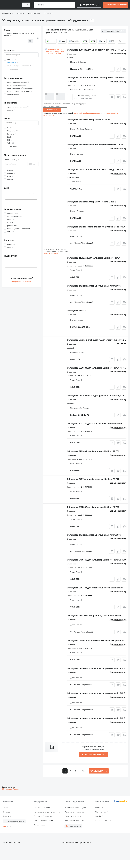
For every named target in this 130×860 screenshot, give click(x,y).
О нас (5, 808)
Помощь (6, 812)
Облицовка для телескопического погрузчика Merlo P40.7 (96, 227)
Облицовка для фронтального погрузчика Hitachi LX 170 (95, 145)
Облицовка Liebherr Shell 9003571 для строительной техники (98, 340)
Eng (4, 826)
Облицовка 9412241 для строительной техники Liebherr (95, 423)
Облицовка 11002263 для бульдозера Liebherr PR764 (93, 258)
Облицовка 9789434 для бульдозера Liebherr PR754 (93, 451)
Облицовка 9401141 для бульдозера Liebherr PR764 (93, 479)
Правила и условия (42, 808)
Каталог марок (40, 825)
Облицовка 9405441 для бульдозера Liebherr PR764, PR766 (96, 560)
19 (83, 771)
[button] (118, 69)
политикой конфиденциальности (87, 113)
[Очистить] (38, 38)
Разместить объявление (93, 755)
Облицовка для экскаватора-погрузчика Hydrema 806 (94, 286)
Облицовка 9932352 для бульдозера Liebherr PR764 (93, 507)
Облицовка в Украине (10, 789)
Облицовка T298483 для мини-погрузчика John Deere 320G (96, 50)
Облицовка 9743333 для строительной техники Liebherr (95, 588)
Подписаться (51, 110)
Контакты (7, 816)
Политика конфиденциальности (47, 812)
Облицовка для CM (76, 311)
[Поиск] (36, 4)
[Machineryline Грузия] (11, 5)
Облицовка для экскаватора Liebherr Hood (88, 120)
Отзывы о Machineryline (43, 820)
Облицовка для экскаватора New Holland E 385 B (91, 202)
